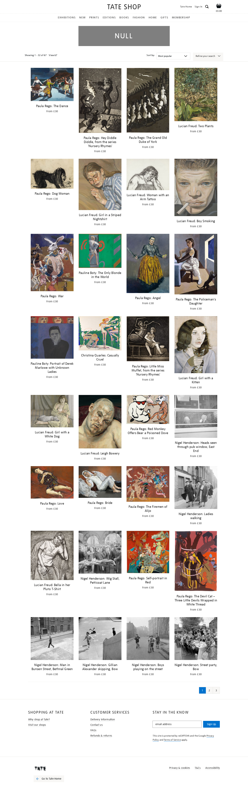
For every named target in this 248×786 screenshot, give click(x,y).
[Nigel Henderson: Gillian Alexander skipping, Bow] (100, 639)
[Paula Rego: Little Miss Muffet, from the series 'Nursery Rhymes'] (148, 339)
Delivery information (102, 719)
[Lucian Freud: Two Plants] (195, 95)
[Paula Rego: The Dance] (52, 85)
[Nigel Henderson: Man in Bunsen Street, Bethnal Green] (52, 639)
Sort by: (151, 55)
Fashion (139, 17)
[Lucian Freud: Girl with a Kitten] (195, 345)
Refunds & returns (101, 735)
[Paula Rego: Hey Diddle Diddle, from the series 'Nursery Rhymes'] (100, 101)
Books (124, 17)
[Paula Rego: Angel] (148, 264)
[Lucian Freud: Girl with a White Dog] (52, 412)
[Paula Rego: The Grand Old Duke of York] (148, 101)
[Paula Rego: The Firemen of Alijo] (148, 484)
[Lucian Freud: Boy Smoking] (195, 188)
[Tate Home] (55, 769)
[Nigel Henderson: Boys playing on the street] (148, 639)
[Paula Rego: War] (52, 263)
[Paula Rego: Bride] (100, 482)
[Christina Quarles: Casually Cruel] (100, 334)
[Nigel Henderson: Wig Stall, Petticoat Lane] (100, 553)
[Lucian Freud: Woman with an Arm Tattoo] (148, 175)
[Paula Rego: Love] (52, 483)
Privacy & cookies (179, 768)
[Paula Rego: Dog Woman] (52, 174)
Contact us (96, 725)
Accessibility (212, 768)
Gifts (164, 17)
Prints (94, 17)
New (82, 17)
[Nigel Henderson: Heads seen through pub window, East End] (195, 417)
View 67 (53, 55)
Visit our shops (37, 725)
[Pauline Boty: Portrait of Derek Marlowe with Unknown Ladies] (52, 338)
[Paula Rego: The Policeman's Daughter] (195, 265)
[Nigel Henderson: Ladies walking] (195, 488)
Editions (109, 17)
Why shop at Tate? (39, 719)
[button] (207, 7)
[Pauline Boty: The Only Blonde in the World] (100, 251)
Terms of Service (172, 739)
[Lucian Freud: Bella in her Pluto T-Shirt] (52, 556)
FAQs (93, 730)
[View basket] (218, 6)
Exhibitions (67, 17)
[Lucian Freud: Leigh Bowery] (100, 422)
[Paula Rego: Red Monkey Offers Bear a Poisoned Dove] (148, 410)
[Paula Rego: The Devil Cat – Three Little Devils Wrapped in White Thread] (195, 561)
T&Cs (198, 768)
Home (153, 17)
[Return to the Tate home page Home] (124, 7)
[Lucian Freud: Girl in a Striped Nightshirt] (100, 185)
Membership (181, 17)
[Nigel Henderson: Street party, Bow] (195, 639)
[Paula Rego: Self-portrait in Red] (148, 552)
